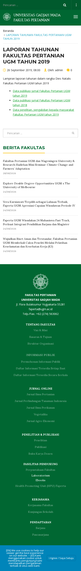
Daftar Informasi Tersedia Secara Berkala (41, 375)
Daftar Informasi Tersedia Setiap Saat (40, 368)
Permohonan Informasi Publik (40, 361)
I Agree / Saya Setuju (61, 558)
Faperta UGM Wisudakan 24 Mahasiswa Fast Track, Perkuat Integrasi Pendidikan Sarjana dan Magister (36, 222)
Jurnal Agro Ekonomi (40, 421)
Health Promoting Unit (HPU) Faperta (40, 486)
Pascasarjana (40, 534)
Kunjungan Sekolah (40, 512)
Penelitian (40, 440)
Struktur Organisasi (41, 343)
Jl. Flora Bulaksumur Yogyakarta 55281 (40, 299)
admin (59, 70)
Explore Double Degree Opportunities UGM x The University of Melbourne (36, 185)
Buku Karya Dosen (40, 453)
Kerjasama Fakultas (40, 505)
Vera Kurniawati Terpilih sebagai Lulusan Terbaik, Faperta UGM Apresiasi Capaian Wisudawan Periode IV (39, 204)
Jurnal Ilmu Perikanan (41, 407)
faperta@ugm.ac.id (40, 309)
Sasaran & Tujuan (40, 337)
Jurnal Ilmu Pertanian (40, 394)
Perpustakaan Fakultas (40, 470)
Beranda (8, 31)
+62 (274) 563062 (47, 314)
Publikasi (40, 447)
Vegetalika (40, 414)
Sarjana (40, 528)
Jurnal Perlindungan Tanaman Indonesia (40, 401)
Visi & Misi (40, 330)
